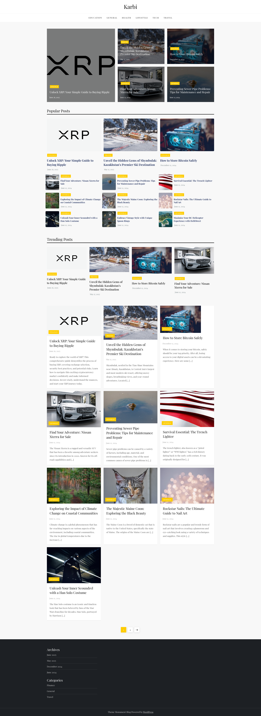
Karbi (130, 6)
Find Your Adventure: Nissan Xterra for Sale (137, 90)
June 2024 (51, 672)
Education (95, 17)
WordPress (148, 712)
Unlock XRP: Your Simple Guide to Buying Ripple (80, 92)
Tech (156, 17)
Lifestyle (142, 17)
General (112, 17)
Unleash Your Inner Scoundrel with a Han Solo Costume (78, 219)
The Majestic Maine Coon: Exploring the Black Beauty (126, 510)
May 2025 (51, 660)
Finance (54, 87)
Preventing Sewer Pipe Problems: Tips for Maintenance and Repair (190, 90)
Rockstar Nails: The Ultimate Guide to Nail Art (183, 510)
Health (126, 17)
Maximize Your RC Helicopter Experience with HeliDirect (188, 219)
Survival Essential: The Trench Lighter (193, 180)
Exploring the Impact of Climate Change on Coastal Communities (80, 201)
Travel (168, 17)
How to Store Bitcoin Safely (186, 54)
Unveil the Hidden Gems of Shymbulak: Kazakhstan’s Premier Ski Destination (136, 51)
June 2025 (51, 654)
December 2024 (54, 666)
